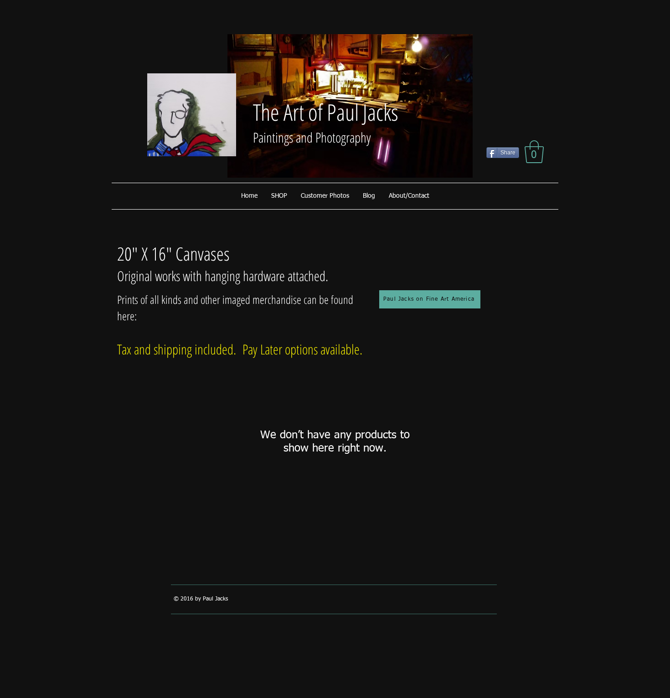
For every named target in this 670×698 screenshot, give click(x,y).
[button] (534, 151)
